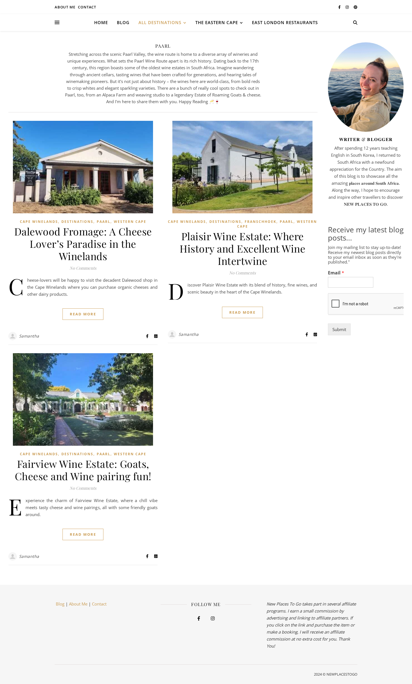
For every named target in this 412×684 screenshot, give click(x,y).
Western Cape (130, 221)
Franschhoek (260, 221)
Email (336, 273)
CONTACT (87, 7)
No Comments (83, 268)
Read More (83, 313)
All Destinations (159, 22)
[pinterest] (355, 7)
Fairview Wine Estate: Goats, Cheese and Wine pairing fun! (83, 470)
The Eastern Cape (216, 22)
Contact (99, 604)
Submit (339, 329)
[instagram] (347, 7)
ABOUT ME (65, 7)
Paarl (103, 221)
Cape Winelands (39, 221)
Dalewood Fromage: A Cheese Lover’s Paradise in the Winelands (83, 244)
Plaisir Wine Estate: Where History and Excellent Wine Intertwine (242, 248)
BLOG (123, 22)
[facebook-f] (339, 7)
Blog (59, 604)
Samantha (29, 336)
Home (101, 22)
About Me (78, 604)
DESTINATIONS (77, 221)
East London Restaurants (285, 22)
